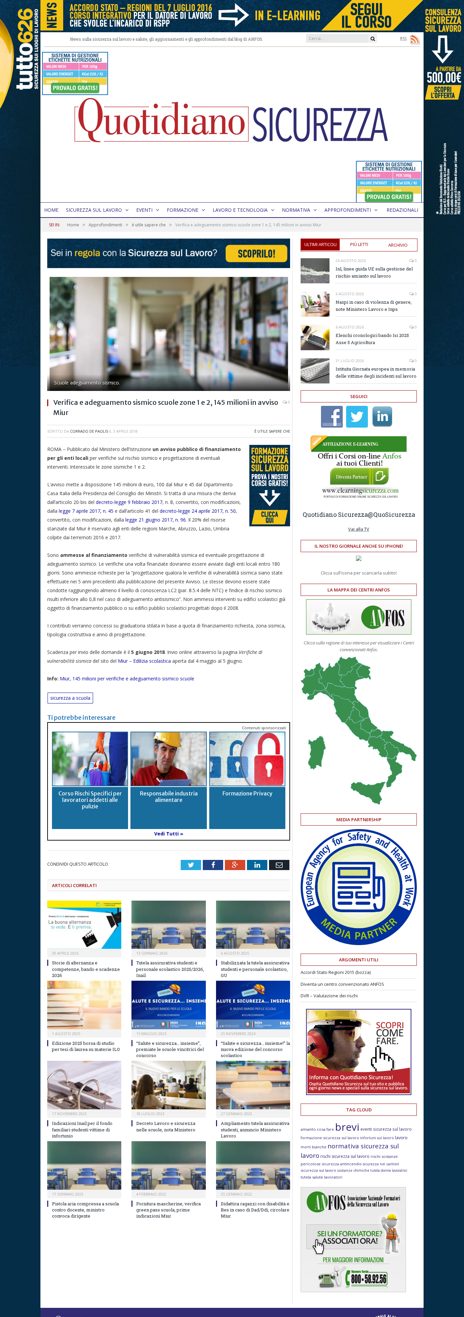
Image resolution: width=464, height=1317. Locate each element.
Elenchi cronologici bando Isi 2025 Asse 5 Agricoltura (372, 338)
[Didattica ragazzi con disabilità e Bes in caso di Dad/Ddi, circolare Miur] (253, 1165)
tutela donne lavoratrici (388, 1170)
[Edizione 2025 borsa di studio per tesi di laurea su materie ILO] (84, 1005)
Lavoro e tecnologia (240, 210)
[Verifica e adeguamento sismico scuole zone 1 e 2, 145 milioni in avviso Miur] (168, 335)
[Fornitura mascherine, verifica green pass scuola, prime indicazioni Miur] (168, 1165)
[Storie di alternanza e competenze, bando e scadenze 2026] (84, 925)
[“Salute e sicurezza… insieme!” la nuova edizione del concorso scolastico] (253, 1005)
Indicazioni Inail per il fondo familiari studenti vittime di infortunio (82, 1129)
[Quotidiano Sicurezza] (232, 124)
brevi (347, 1127)
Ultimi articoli (320, 244)
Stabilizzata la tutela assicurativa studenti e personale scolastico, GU (255, 969)
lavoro (401, 1138)
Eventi (144, 210)
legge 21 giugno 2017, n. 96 (155, 519)
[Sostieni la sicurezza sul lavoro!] (358, 1093)
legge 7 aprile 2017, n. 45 (85, 511)
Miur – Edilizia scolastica (144, 661)
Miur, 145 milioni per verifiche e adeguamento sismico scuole (128, 678)
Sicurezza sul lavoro (94, 210)
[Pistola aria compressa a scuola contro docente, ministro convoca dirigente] (84, 1165)
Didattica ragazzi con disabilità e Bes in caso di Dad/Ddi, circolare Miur (255, 1210)
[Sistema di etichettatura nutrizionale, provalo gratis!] (75, 91)
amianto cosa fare (317, 1129)
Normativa (296, 210)
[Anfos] (353, 1290)
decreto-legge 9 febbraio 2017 (129, 502)
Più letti (359, 244)
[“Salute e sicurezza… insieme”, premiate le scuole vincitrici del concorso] (168, 1005)
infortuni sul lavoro (377, 1137)
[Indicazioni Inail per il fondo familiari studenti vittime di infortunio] (84, 1085)
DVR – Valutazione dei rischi (329, 996)
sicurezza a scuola (70, 698)
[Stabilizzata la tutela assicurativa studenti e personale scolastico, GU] (253, 925)
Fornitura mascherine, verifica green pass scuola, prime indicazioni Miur (168, 1210)
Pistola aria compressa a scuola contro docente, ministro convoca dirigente (85, 1210)
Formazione (182, 210)
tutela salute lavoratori (321, 1177)
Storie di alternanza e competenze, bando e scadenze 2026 (86, 969)
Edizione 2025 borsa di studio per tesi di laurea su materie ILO (86, 1046)
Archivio (398, 245)
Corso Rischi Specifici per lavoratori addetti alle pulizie (90, 800)
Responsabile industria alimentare (169, 796)
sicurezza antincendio (342, 1163)
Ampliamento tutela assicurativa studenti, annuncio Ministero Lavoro (255, 1129)
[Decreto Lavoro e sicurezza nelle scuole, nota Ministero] (168, 1085)
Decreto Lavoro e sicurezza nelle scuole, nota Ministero (165, 1126)
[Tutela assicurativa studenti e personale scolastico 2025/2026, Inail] (168, 925)
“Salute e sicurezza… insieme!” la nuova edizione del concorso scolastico (255, 1049)
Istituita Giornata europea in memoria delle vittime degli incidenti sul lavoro (376, 372)
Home (51, 210)
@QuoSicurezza (391, 514)
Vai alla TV (358, 529)
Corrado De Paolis (89, 431)
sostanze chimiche (353, 1170)
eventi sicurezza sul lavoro (386, 1129)
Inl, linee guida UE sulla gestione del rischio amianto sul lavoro (374, 272)
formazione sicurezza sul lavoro (330, 1137)
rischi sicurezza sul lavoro (345, 1156)
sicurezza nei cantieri (381, 1164)
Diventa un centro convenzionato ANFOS (342, 984)
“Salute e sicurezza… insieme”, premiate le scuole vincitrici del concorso (170, 1049)
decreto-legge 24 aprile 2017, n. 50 (198, 511)
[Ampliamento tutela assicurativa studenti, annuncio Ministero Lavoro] (253, 1085)
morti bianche (313, 1146)
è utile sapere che (272, 431)
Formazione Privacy (247, 793)
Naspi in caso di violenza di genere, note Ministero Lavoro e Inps (374, 305)
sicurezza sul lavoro (318, 1170)
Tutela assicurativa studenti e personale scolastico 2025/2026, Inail (170, 969)
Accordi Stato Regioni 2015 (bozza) (336, 972)
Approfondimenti (347, 210)
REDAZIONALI (402, 210)
